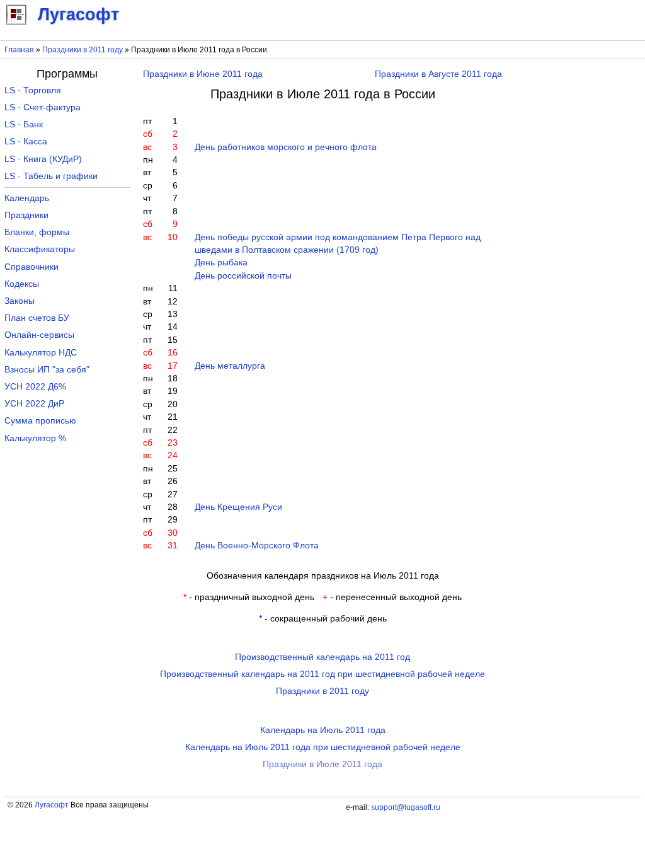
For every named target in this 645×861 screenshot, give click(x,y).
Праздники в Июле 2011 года (322, 764)
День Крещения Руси (238, 507)
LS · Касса (25, 141)
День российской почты (243, 275)
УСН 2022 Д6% (35, 386)
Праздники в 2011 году (82, 49)
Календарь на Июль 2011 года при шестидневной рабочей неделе (322, 747)
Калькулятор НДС (40, 352)
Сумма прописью (40, 420)
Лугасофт (52, 804)
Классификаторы (39, 249)
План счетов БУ (36, 318)
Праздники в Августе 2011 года (438, 74)
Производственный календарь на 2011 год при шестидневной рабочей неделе (322, 674)
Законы (19, 301)
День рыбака (221, 262)
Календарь (26, 198)
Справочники (31, 267)
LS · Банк (23, 124)
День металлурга (230, 366)
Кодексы (21, 284)
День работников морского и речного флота (286, 147)
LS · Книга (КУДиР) (43, 159)
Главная (19, 49)
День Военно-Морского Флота (257, 545)
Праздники (26, 215)
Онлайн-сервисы (39, 335)
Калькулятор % (35, 438)
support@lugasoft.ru (405, 807)
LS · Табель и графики (51, 176)
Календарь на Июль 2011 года (322, 730)
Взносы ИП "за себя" (46, 369)
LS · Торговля (32, 90)
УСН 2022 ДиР (34, 403)
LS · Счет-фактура (42, 107)
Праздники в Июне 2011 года (203, 74)
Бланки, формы (36, 232)
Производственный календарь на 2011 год (322, 657)
